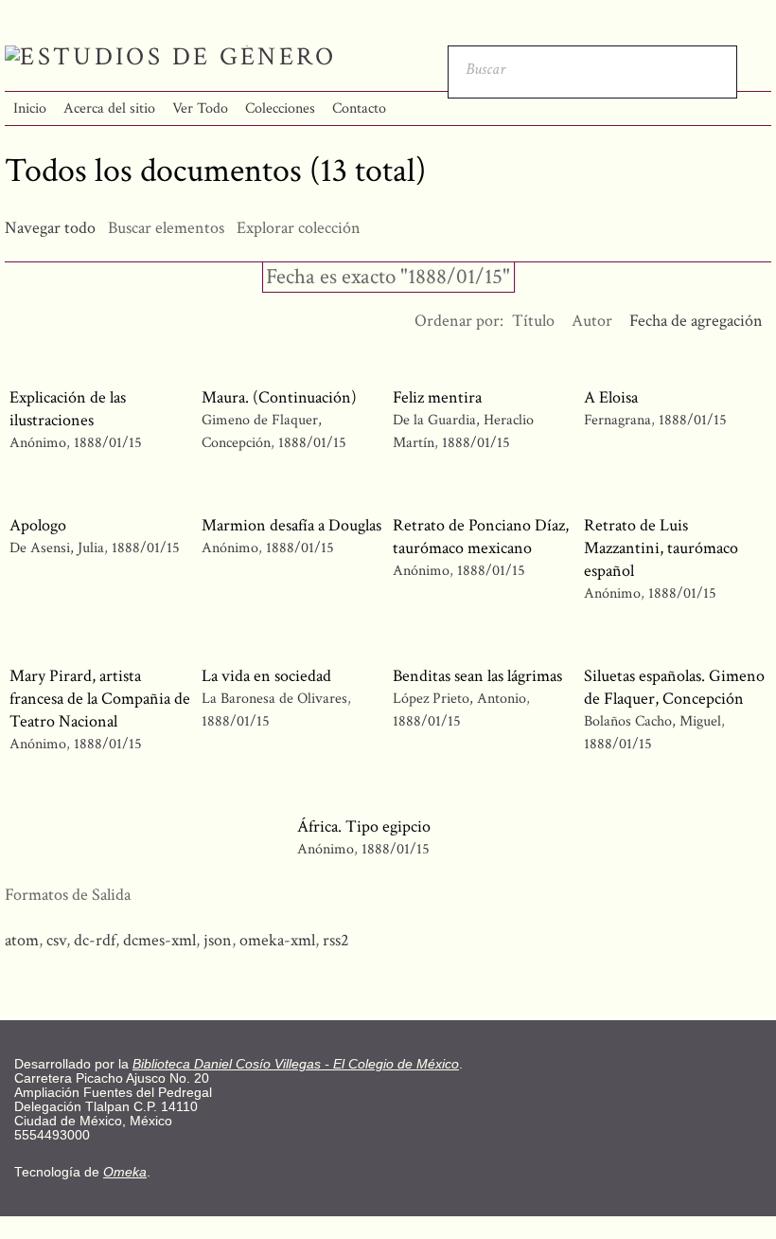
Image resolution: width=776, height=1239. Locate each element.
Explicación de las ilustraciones (67, 408)
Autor (592, 321)
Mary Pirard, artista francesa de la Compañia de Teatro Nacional (99, 698)
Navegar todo (50, 228)
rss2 (336, 940)
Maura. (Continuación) (279, 397)
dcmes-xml (159, 940)
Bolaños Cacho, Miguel (652, 721)
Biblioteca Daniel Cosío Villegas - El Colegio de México (295, 1064)
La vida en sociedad (266, 676)
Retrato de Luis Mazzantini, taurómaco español (661, 548)
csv (56, 940)
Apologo (37, 525)
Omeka (125, 1172)
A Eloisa (611, 397)
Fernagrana (617, 420)
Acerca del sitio (109, 108)
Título (533, 321)
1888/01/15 (108, 443)
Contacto (359, 108)
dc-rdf (94, 940)
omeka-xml (277, 940)
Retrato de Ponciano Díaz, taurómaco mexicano (481, 536)
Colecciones (280, 108)
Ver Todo (200, 108)
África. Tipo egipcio (364, 826)
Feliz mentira (437, 397)
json (217, 940)
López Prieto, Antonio (461, 699)
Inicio (29, 108)
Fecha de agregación (696, 321)
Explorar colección (299, 228)
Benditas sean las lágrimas (477, 676)
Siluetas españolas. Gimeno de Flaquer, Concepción (674, 687)
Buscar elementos (166, 228)
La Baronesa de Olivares (274, 699)
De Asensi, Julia (56, 548)
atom (22, 940)
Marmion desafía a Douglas (291, 525)
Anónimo (37, 443)
